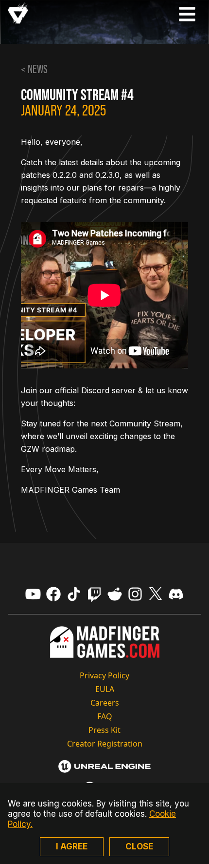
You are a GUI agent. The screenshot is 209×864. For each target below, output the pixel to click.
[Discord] (176, 594)
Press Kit (104, 730)
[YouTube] (33, 594)
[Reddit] (114, 594)
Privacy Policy (104, 675)
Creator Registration (104, 743)
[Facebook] (53, 594)
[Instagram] (135, 594)
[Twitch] (94, 594)
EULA (104, 689)
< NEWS (34, 69)
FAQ (104, 716)
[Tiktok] (74, 594)
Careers (104, 702)
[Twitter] (155, 594)
